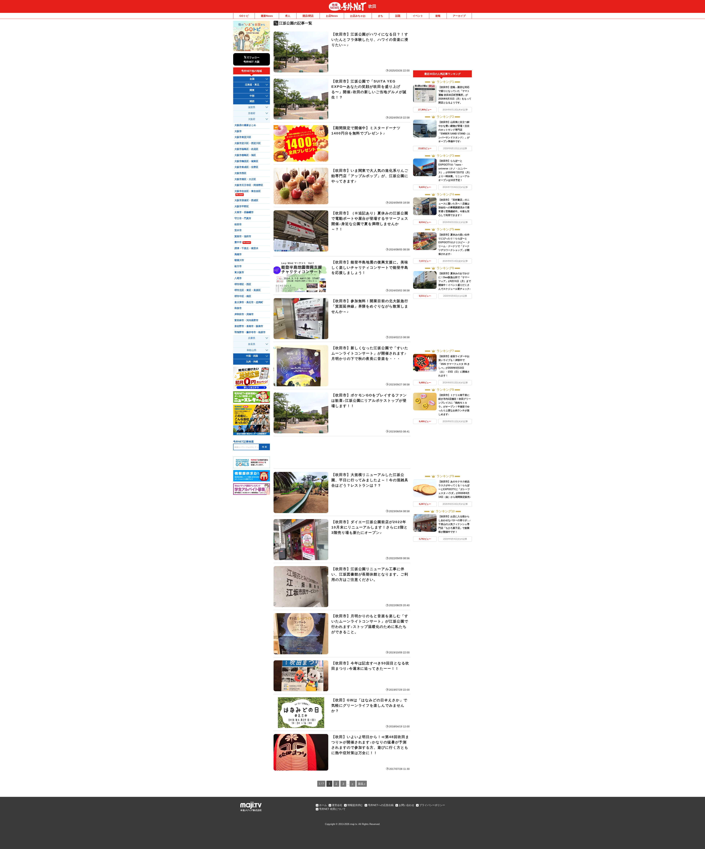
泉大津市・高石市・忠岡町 (248, 302)
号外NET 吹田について (332, 808)
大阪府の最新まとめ (245, 125)
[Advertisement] (342, 452)
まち (380, 15)
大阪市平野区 (241, 206)
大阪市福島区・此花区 (246, 149)
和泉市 (238, 308)
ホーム (323, 805)
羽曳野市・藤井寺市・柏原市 (249, 332)
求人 (287, 15)
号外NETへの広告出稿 (381, 805)
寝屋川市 (239, 260)
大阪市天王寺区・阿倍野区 (248, 185)
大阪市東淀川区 (242, 137)
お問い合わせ (406, 805)
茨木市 (238, 230)
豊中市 (242, 242)
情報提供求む (355, 805)
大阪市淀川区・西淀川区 (247, 143)
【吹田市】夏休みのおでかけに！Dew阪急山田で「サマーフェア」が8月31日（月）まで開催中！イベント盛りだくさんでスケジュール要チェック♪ (454, 281)
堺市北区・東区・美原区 (247, 290)
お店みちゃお (358, 15)
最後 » (361, 783)
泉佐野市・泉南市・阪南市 (248, 326)
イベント (418, 15)
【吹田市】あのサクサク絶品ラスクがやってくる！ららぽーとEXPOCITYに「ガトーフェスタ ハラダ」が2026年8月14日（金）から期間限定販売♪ (454, 489)
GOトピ (244, 15)
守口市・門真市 (242, 218)
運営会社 (337, 805)
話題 (397, 15)
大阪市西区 (240, 173)
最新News (267, 15)
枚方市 (238, 266)
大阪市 (238, 131)
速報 (437, 15)
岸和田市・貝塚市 (244, 314)
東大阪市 (239, 272)
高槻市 (238, 254)
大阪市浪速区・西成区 (246, 200)
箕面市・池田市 (242, 236)
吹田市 (238, 224)
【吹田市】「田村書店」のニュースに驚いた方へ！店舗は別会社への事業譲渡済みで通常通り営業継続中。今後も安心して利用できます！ (453, 207)
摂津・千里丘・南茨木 (246, 248)
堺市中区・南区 (242, 296)
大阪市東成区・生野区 (246, 167)
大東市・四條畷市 (244, 212)
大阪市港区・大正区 (245, 179)
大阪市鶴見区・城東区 (246, 161)
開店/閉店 (308, 15)
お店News (332, 15)
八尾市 (238, 278)
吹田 (372, 6)
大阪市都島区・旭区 (245, 155)
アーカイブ (459, 15)
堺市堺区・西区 (242, 284)
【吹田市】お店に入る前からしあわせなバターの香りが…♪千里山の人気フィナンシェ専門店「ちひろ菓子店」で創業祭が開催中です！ (454, 524)
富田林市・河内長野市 (246, 320)
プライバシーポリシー (432, 805)
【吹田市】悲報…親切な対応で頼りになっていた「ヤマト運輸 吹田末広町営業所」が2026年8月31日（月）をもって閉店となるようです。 (454, 95)
